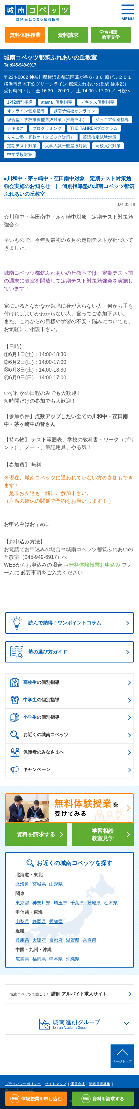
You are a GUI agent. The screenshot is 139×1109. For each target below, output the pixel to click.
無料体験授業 (25, 35)
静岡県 (39, 921)
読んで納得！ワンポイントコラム (64, 622)
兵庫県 (22, 940)
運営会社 (77, 1084)
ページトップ (122, 1061)
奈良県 (89, 940)
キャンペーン (36, 769)
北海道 (22, 884)
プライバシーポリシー (23, 1084)
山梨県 (22, 921)
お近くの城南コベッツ (46, 734)
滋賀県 (73, 940)
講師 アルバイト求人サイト (58, 993)
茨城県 (94, 902)
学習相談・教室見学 (111, 35)
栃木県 (111, 902)
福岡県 (39, 958)
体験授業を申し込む (41, 1098)
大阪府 (39, 940)
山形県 (56, 884)
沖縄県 (73, 958)
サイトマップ (55, 1084)
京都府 (56, 940)
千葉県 (77, 902)
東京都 (22, 902)
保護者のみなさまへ (43, 752)
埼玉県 (60, 902)
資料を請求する (36, 834)
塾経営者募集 (99, 1084)
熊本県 (56, 958)
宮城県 (39, 884)
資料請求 (68, 35)
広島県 (22, 958)
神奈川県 (41, 902)
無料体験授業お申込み (95, 565)
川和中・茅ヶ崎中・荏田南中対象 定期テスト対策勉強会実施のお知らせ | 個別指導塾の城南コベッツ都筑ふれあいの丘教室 (69, 186)
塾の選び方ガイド (47, 651)
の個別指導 (41, 682)
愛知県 (56, 921)
